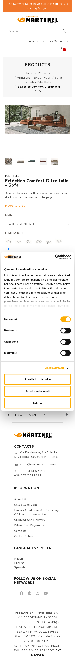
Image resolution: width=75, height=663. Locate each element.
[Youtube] (45, 593)
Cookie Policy (23, 536)
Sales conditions (26, 505)
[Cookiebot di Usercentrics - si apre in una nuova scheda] (55, 256)
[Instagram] (37, 593)
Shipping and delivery (29, 520)
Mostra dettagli (54, 367)
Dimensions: (15, 233)
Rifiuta (37, 403)
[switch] (65, 330)
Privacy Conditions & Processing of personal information (36, 512)
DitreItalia (12, 176)
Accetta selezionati (37, 391)
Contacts (20, 531)
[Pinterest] (29, 593)
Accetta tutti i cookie (38, 379)
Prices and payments (29, 525)
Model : (11, 215)
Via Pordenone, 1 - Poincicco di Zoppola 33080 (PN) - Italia (36, 454)
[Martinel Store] (37, 19)
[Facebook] (21, 593)
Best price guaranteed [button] (26, 415)
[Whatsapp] (54, 593)
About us (21, 499)
